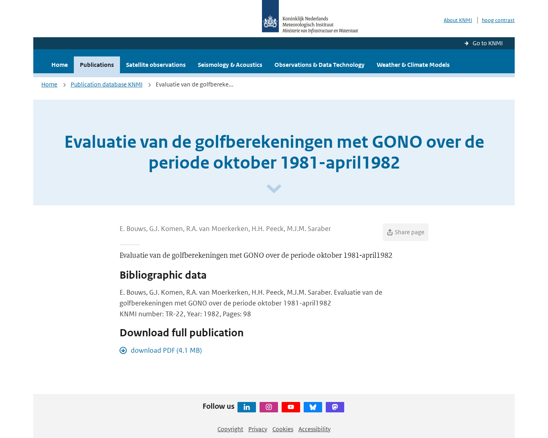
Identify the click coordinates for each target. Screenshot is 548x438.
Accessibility (314, 429)
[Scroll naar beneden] (274, 189)
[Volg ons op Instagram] (269, 407)
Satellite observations (156, 64)
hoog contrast (498, 20)
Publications (97, 64)
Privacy (257, 429)
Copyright (230, 429)
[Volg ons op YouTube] (291, 407)
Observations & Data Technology (319, 64)
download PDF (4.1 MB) (166, 350)
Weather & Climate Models (413, 64)
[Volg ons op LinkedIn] (247, 407)
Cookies (282, 429)
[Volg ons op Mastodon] (335, 407)
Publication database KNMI (106, 84)
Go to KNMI (488, 43)
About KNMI (458, 20)
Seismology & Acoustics (230, 64)
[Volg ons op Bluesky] (313, 407)
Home (59, 64)
